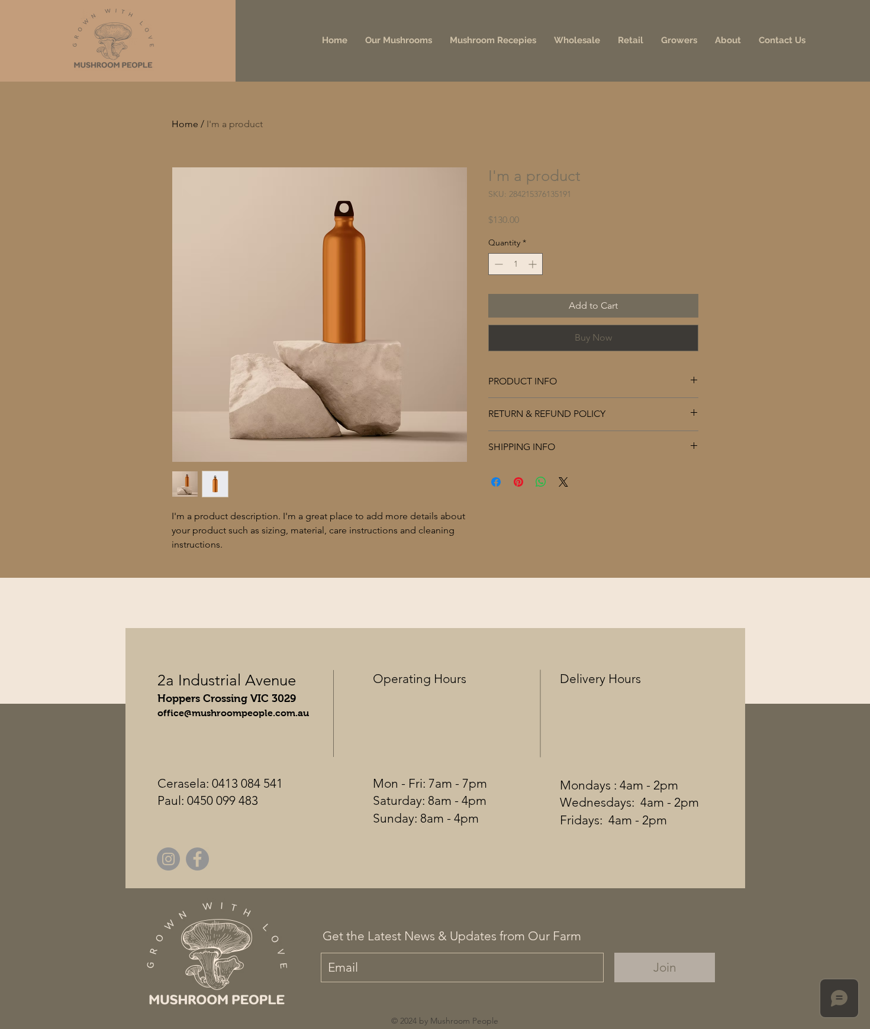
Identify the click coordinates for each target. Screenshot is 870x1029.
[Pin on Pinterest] (518, 482)
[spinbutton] (515, 264)
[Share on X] (563, 482)
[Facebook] (197, 859)
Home (185, 124)
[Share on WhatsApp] (541, 482)
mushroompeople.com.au (250, 713)
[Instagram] (168, 859)
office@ (174, 713)
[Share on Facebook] (496, 482)
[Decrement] (497, 264)
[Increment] (533, 264)
